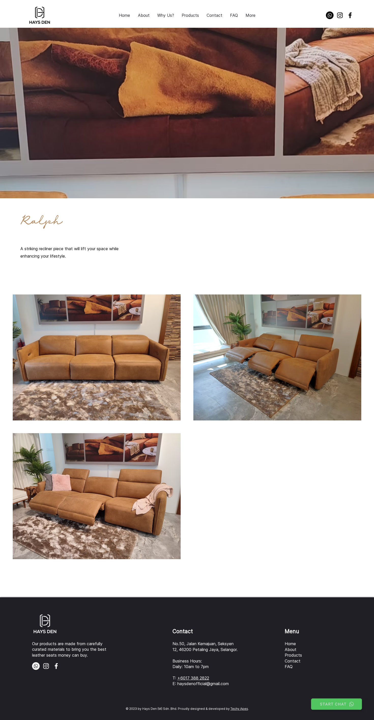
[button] (190, 15)
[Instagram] (340, 15)
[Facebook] (350, 15)
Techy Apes (239, 709)
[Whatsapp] (330, 15)
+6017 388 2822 (193, 678)
